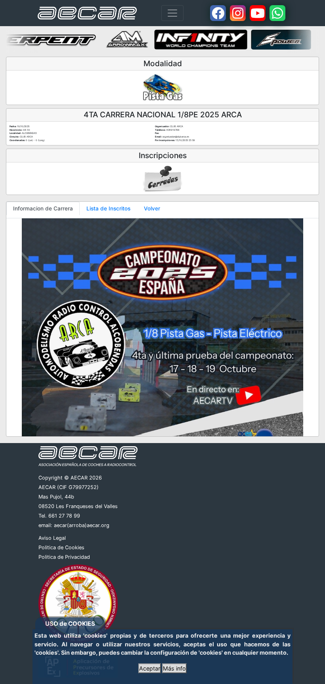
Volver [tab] (152, 208)
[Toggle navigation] (172, 13)
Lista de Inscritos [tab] (108, 208)
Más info (174, 668)
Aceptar (149, 668)
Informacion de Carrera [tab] (43, 208)
